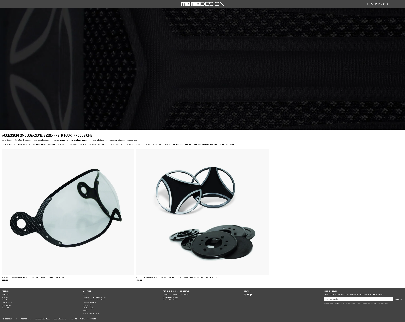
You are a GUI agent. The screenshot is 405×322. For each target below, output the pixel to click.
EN (384, 4)
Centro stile (7, 303)
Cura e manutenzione (91, 313)
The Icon (5, 297)
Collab (4, 300)
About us (5, 294)
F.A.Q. (85, 294)
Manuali (86, 310)
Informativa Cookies (171, 300)
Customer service (89, 303)
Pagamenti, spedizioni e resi (94, 297)
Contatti (5, 308)
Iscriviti (398, 299)
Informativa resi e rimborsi (94, 300)
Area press (6, 305)
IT (379, 4)
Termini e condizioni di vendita (176, 294)
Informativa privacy (171, 297)
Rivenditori (87, 305)
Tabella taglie (88, 308)
